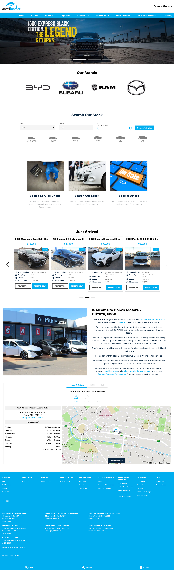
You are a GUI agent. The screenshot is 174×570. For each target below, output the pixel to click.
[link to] (38, 88)
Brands (34, 15)
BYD (163, 319)
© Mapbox (152, 463)
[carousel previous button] (8, 264)
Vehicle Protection (124, 496)
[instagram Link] (7, 501)
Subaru (151, 319)
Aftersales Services (147, 15)
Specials (66, 15)
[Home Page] (11, 6)
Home (21, 15)
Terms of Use (161, 485)
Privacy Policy (161, 481)
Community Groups (144, 492)
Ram (158, 319)
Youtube (82, 485)
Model (61, 124)
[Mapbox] (68, 462)
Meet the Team (142, 495)
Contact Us (141, 481)
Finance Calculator (105, 488)
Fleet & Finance (123, 15)
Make (22, 124)
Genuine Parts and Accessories (112, 374)
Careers (140, 488)
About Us (140, 485)
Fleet (100, 481)
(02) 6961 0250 (12, 531)
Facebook (83, 481)
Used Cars (50, 15)
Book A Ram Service (125, 487)
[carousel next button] (166, 264)
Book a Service (123, 483)
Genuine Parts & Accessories (124, 491)
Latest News (83, 488)
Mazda (144, 319)
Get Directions (116, 460)
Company (167, 15)
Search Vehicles (144, 128)
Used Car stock (111, 371)
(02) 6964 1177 (36, 415)
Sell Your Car (83, 15)
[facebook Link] (3, 501)
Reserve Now (39, 286)
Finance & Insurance (106, 485)
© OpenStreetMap (163, 463)
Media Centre (102, 15)
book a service (143, 371)
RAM (92, 385)
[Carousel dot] (65, 59)
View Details (23, 286)
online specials (129, 371)
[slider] (98, 128)
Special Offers (46, 481)
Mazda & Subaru (76, 385)
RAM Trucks (6, 485)
